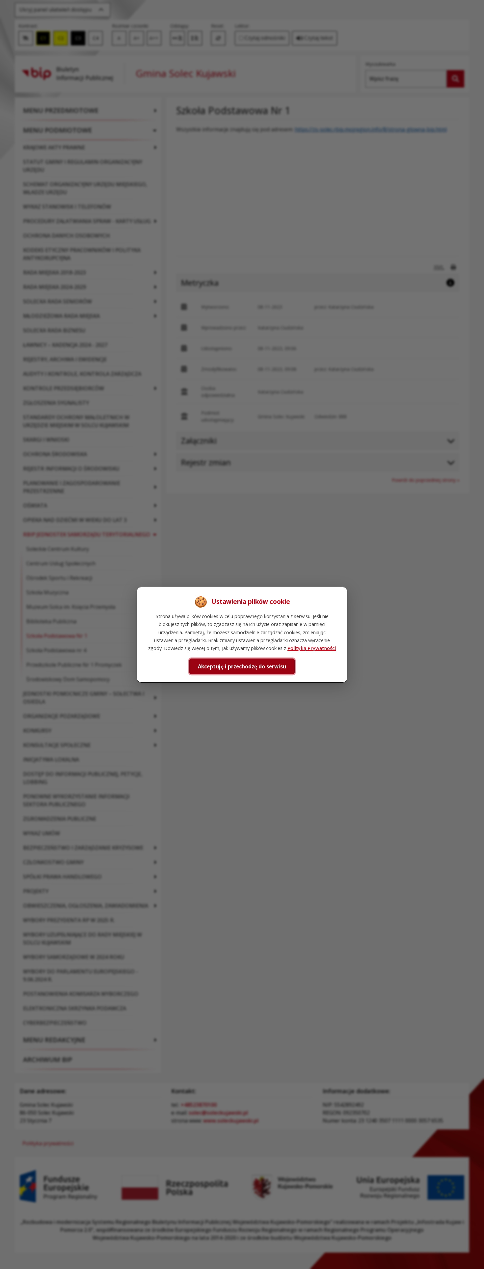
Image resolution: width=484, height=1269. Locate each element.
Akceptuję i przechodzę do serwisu (242, 666)
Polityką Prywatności (311, 648)
